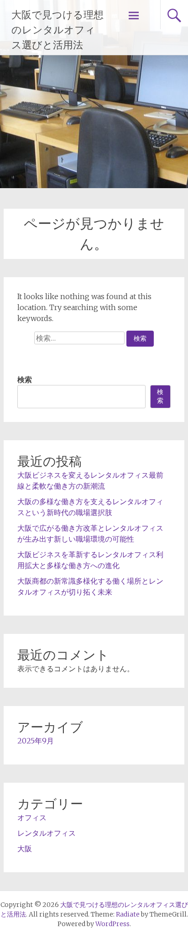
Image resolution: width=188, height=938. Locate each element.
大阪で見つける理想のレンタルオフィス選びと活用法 (57, 30)
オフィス (32, 817)
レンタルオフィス (46, 833)
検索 (24, 379)
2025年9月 (35, 740)
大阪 (24, 848)
